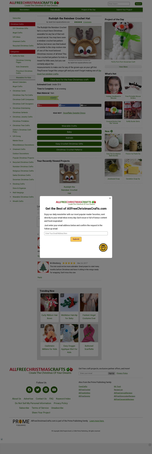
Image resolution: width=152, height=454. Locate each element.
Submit (76, 239)
